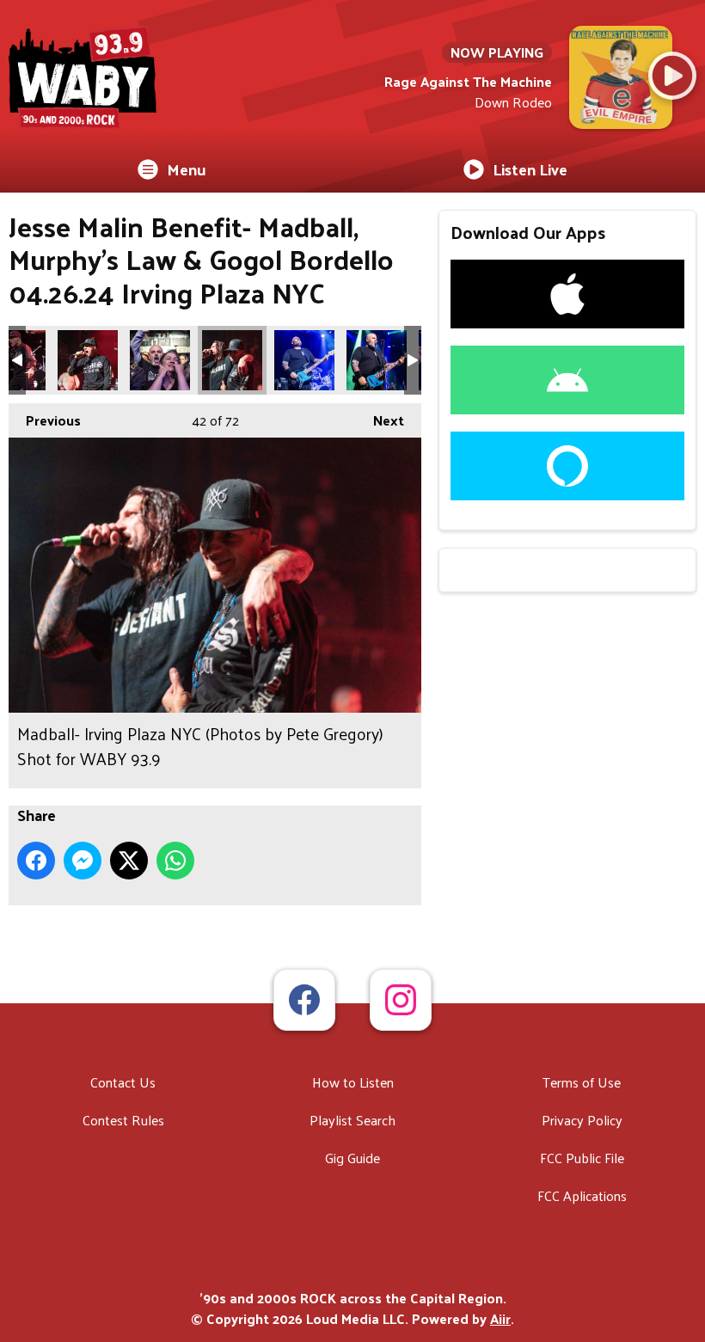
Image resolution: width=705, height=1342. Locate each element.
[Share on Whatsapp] (175, 860)
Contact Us (123, 1081)
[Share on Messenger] (82, 860)
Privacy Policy (582, 1119)
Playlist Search (352, 1119)
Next (380, 420)
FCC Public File (582, 1157)
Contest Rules (123, 1119)
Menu (186, 169)
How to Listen (353, 1081)
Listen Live (530, 169)
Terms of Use (582, 1081)
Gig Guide (352, 1157)
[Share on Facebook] (36, 860)
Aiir (500, 1318)
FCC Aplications (582, 1195)
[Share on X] (129, 860)
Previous (45, 420)
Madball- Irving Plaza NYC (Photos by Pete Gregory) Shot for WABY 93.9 (88, 360)
